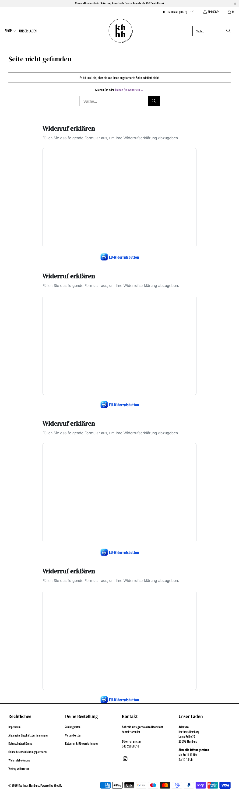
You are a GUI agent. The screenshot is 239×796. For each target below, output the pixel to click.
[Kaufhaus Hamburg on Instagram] (125, 758)
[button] (10, 31)
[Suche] (228, 31)
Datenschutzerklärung (20, 743)
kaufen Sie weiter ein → (129, 89)
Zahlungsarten (73, 726)
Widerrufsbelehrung (19, 760)
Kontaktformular (131, 731)
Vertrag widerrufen (18, 768)
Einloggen (213, 12)
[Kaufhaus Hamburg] (121, 31)
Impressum (14, 726)
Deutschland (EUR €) (175, 12)
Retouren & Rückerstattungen (81, 743)
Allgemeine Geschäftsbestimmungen (28, 735)
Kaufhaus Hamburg (28, 785)
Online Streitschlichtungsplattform (27, 751)
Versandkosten (73, 735)
